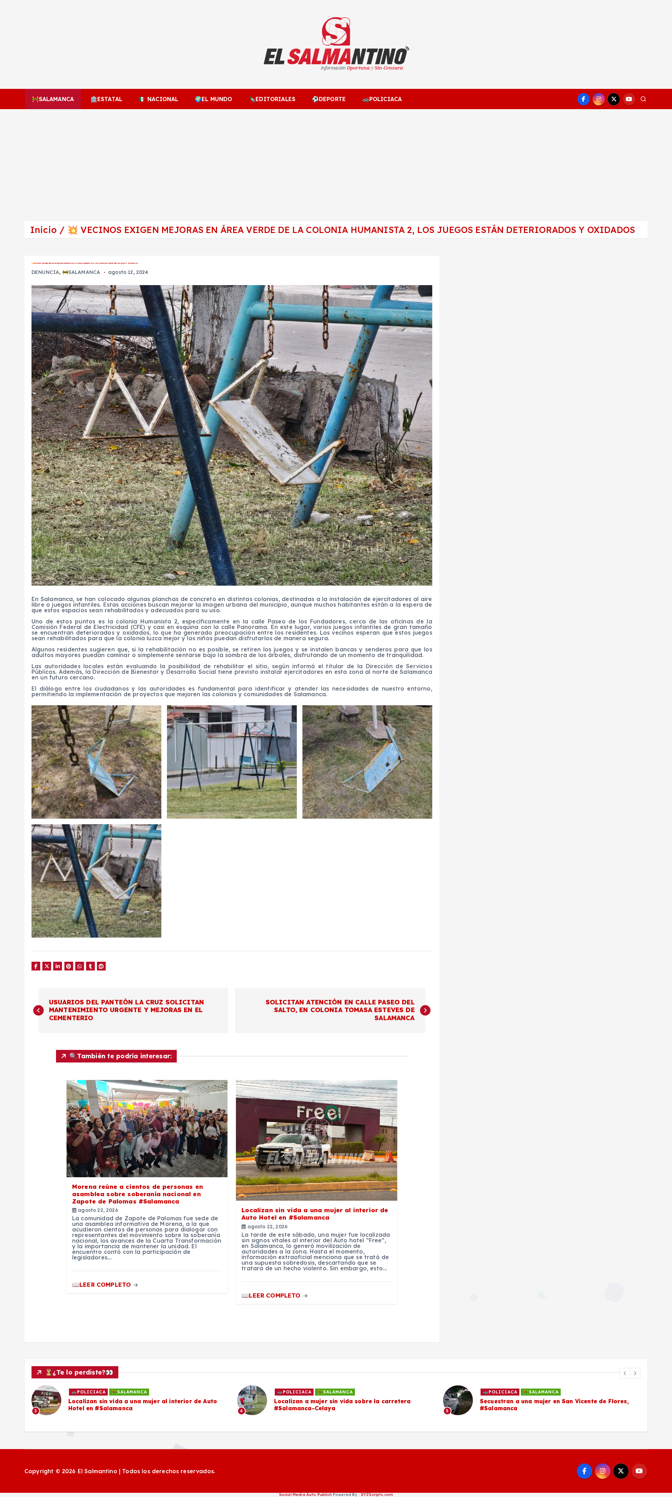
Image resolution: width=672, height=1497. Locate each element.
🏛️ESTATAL (106, 99)
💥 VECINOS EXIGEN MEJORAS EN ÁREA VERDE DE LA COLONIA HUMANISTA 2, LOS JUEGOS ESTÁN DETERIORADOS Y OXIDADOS (351, 229)
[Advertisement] (336, 162)
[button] (625, 1373)
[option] (130, 1400)
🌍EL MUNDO (213, 99)
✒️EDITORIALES (271, 99)
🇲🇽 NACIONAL (158, 99)
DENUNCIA (45, 272)
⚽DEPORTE (329, 99)
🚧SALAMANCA (53, 99)
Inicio (43, 229)
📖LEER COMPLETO (102, 1284)
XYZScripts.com (377, 1494)
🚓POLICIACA (382, 99)
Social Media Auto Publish (305, 1494)
